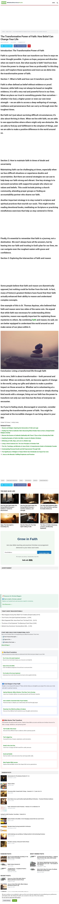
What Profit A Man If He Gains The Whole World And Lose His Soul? (47, 870)
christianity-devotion (12, 480)
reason (35, 480)
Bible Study (9, 31)
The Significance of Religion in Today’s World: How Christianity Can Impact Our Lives (25, 451)
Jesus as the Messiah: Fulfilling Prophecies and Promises (18, 454)
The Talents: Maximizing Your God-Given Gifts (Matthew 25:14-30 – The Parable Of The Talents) (47, 864)
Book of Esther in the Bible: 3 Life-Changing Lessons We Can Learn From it (26, 818)
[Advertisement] (29, 17)
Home (3, 31)
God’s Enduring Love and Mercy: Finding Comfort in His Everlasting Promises (26, 834)
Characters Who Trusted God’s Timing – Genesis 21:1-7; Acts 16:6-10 (24, 791)
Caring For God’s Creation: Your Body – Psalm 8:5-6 (13, 814)
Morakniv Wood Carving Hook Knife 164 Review (19, 826)
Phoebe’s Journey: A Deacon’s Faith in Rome (18, 841)
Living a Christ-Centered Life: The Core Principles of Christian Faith (20, 443)
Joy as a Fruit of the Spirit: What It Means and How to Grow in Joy (18, 884)
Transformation (43, 480)
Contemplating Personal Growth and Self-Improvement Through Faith (21, 449)
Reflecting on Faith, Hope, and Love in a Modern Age (16, 441)
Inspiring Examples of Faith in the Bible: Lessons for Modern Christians (21, 438)
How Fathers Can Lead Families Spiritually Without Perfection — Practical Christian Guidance (30, 799)
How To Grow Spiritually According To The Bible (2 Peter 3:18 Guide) (18, 857)
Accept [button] (14, 900)
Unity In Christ (11, 783)
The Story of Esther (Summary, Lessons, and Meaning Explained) (48, 526)
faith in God (28, 480)
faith (34, 320)
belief (2, 480)
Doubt (21, 480)
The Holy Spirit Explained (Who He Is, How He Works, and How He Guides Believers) (48, 507)
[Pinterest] (29, 45)
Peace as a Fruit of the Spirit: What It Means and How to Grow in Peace (17, 879)
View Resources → (7, 604)
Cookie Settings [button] (6, 900)
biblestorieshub (4, 42)
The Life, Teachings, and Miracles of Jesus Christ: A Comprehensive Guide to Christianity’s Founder (29, 446)
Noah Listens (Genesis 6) (14, 864)
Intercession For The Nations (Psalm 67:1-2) (18, 776)
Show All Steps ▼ (6, 645)
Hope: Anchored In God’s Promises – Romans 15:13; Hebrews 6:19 (24, 806)
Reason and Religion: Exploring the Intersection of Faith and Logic (20, 428)
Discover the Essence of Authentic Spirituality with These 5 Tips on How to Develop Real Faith (27, 435)
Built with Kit (27, 560)
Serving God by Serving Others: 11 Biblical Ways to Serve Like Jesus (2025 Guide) (47, 857)
